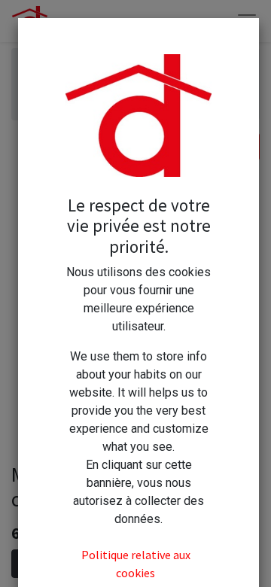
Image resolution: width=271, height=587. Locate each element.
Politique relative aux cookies (135, 563)
